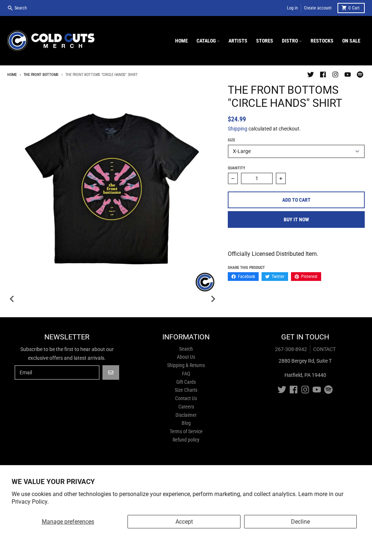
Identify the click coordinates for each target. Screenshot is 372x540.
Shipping (237, 129)
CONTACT (324, 349)
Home (12, 74)
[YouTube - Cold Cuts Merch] (347, 74)
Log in (292, 8)
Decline (300, 521)
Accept (184, 521)
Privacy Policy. (30, 501)
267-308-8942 (291, 349)
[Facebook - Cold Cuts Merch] (323, 74)
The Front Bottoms (41, 74)
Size (231, 140)
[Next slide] (212, 299)
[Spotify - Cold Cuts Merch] (360, 74)
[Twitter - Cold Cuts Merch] (310, 74)
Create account (318, 8)
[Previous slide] (12, 299)
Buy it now (296, 219)
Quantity (236, 168)
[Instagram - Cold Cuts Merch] (335, 74)
